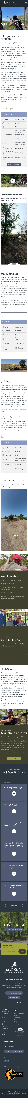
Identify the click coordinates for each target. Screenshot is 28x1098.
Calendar (16, 1007)
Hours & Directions (19, 1013)
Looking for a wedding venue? (20, 1036)
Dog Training (5, 1018)
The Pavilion (5, 1035)
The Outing (5, 1026)
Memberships (18, 1003)
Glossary (16, 1024)
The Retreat (5, 1028)
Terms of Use (22, 1092)
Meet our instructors (14, 759)
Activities (4, 1009)
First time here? (5, 109)
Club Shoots (19, 109)
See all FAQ (14, 905)
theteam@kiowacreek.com (14, 993)
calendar (12, 99)
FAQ (12, 109)
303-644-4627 (14, 998)
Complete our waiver (14, 929)
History (16, 1015)
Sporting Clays (5, 1011)
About (16, 1011)
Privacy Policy (15, 1092)
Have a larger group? (14, 164)
